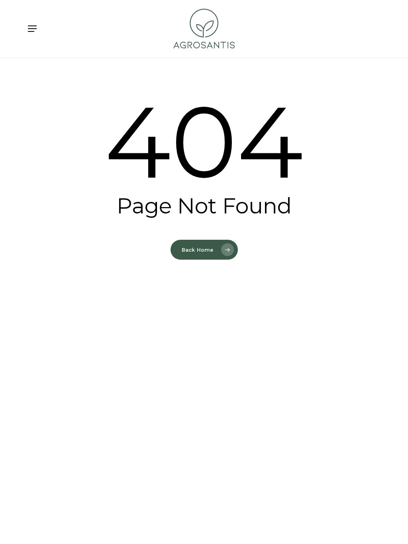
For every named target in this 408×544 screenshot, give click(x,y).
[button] (32, 29)
